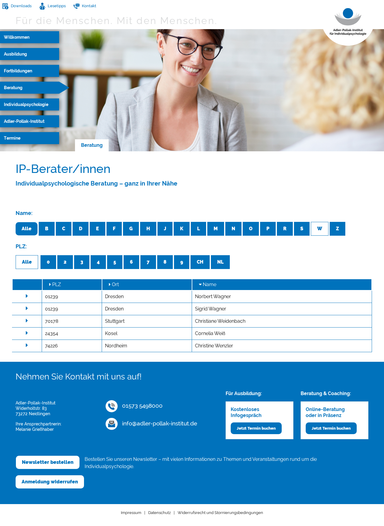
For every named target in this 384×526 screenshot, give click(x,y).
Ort (115, 284)
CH (200, 262)
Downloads (21, 6)
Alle (27, 228)
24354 (51, 333)
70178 (51, 321)
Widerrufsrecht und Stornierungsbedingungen (220, 512)
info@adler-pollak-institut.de (159, 423)
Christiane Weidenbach (220, 321)
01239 (51, 296)
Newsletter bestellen (48, 462)
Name (209, 284)
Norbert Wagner (213, 296)
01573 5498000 (142, 405)
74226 (51, 346)
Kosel (111, 333)
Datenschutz (159, 512)
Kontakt (88, 6)
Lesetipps (56, 6)
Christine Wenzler (214, 346)
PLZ (56, 284)
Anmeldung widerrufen (50, 482)
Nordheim (116, 346)
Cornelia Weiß (210, 333)
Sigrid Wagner (210, 309)
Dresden (114, 296)
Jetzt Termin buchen (256, 428)
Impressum (131, 512)
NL (220, 262)
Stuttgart (114, 321)
